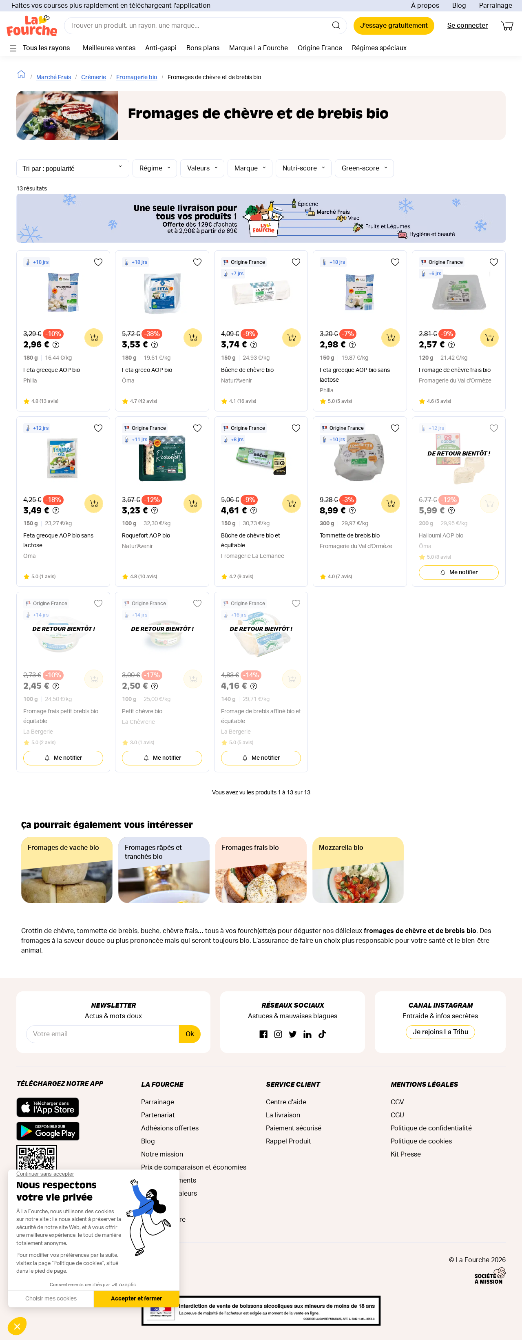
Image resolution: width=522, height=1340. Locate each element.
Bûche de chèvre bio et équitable (250, 540)
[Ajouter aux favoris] (98, 262)
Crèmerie (93, 77)
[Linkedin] (307, 1034)
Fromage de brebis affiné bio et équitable (261, 716)
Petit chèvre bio (142, 711)
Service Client (293, 1084)
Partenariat (158, 1115)
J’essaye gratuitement (394, 25)
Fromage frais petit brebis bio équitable (60, 716)
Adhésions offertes (170, 1128)
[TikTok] (322, 1034)
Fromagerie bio (136, 77)
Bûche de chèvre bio (247, 370)
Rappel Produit (288, 1141)
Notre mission (162, 1154)
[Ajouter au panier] (94, 338)
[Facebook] (263, 1034)
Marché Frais (53, 77)
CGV (397, 1102)
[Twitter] (292, 1034)
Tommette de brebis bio (350, 536)
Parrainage (495, 5)
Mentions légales (424, 1084)
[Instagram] (278, 1034)
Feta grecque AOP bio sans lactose (355, 375)
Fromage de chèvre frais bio (455, 370)
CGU (397, 1115)
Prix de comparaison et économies (193, 1167)
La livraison (283, 1115)
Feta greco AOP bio (147, 370)
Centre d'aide (286, 1102)
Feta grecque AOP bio (51, 370)
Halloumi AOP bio (441, 536)
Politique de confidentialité (431, 1128)
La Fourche (162, 1084)
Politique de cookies (421, 1141)
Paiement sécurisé (293, 1128)
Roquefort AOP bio (146, 536)
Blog (459, 5)
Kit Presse (406, 1154)
